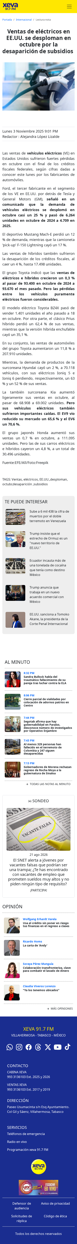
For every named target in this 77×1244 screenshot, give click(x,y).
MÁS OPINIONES (61, 1008)
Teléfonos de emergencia (26, 1134)
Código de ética (55, 1216)
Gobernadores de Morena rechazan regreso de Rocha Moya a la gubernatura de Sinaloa (47, 770)
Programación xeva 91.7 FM (27, 1149)
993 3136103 (16, 1077)
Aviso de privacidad (55, 1203)
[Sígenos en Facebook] (28, 1047)
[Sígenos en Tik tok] (67, 1046)
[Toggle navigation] (69, 6)
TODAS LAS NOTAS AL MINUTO (49, 784)
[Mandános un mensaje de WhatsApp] (10, 1047)
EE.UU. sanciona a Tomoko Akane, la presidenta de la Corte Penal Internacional (49, 619)
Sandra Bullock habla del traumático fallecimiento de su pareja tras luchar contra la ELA (45, 680)
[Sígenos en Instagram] (19, 1047)
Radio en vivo (17, 1142)
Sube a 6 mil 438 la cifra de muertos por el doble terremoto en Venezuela (49, 516)
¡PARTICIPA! (38, 890)
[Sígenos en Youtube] (58, 1047)
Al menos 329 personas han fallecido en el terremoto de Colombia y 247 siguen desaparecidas (43, 748)
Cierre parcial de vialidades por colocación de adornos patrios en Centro (46, 702)
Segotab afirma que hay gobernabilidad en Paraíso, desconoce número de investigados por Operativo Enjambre (48, 726)
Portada (7, 19)
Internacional (24, 19)
